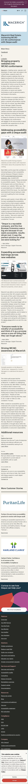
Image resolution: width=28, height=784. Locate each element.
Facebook (4, 52)
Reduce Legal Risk (6, 649)
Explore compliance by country (10, 735)
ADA (2, 719)
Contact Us (4, 479)
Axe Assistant (5, 635)
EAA (2, 722)
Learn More (4, 446)
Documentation (6, 688)
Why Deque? (5, 742)
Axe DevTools (5, 626)
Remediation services (7, 682)
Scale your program (7, 652)
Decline (14, 777)
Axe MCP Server (6, 623)
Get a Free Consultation (14, 609)
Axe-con (3, 705)
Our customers (5, 749)
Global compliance (7, 646)
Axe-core (4, 638)
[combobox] (18, 10)
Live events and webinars (9, 702)
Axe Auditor (4, 632)
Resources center (6, 696)
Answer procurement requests (10, 662)
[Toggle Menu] (25, 10)
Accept (14, 780)
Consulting (4, 676)
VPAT (2, 728)
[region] (14, 767)
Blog (2, 699)
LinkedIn (4, 59)
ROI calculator (5, 711)
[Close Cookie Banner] (26, 753)
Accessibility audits (7, 672)
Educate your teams (7, 658)
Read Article (4, 533)
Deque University (6, 679)
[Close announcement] (26, 2)
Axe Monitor (5, 629)
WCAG (6, 121)
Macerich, (4, 70)
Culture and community (8, 745)
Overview (4, 619)
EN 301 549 (4, 725)
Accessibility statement (8, 708)
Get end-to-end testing (8, 655)
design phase (7, 320)
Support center (5, 685)
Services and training (7, 669)
